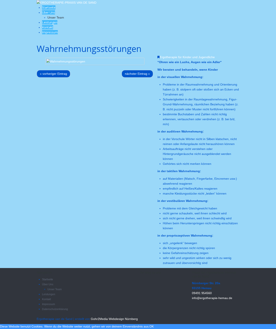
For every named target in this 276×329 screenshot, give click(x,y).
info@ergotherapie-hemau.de (212, 298)
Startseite (48, 7)
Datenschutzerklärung (55, 309)
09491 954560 (202, 293)
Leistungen (49, 22)
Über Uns (48, 12)
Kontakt (47, 27)
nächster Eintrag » (137, 73)
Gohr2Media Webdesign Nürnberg (114, 319)
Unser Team (55, 17)
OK (151, 326)
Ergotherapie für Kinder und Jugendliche (187, 57)
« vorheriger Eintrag (53, 73)
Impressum (50, 32)
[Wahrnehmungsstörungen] (65, 61)
